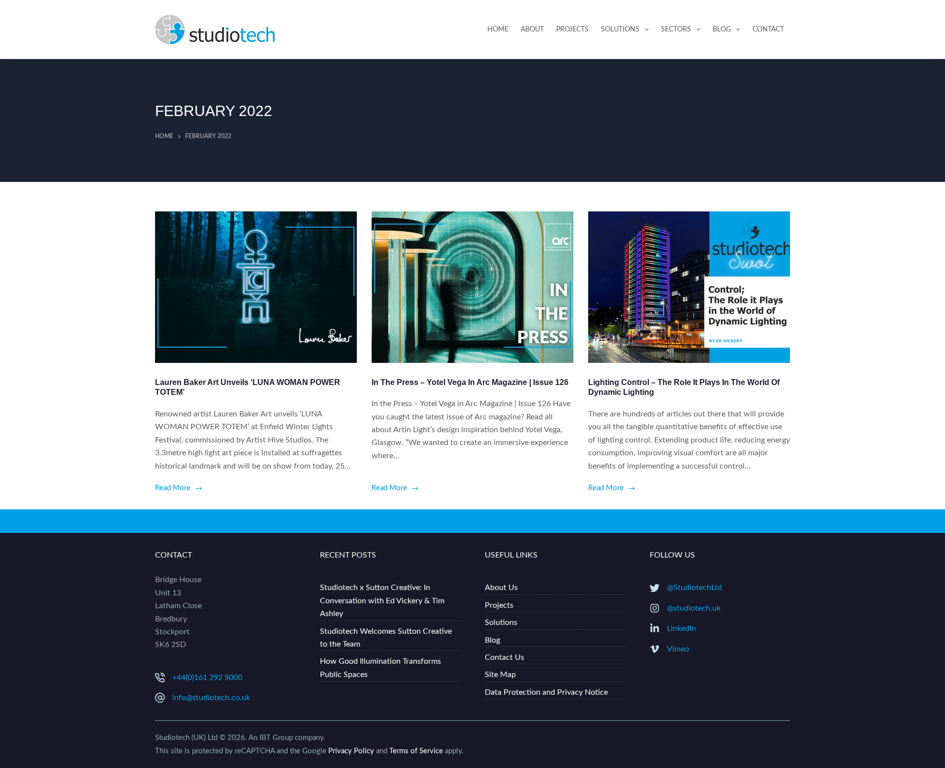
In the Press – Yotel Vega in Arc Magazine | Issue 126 (470, 382)
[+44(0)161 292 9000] (160, 677)
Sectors (676, 29)
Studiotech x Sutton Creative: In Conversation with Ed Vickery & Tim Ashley (382, 601)
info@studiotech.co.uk (211, 698)
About (532, 29)
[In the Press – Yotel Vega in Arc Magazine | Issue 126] (472, 287)
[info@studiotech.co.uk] (160, 698)
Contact (768, 29)
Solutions (620, 29)
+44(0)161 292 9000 (207, 677)
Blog (722, 29)
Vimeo (678, 649)
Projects (572, 29)
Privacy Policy (351, 751)
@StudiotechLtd (694, 587)
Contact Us (504, 657)
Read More (172, 489)
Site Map (500, 675)
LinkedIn (681, 628)
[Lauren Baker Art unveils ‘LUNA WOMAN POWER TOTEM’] (256, 287)
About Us (501, 587)
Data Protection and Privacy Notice (546, 692)
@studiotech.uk (694, 608)
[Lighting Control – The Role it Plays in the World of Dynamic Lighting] (689, 287)
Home (497, 29)
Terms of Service (416, 751)
